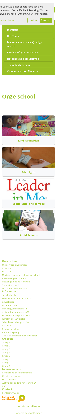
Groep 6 (6, 359)
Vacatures (7, 325)
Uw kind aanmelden (12, 376)
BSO (4, 386)
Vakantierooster (10, 305)
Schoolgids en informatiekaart (17, 298)
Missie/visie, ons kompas (14, 264)
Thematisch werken (18, 65)
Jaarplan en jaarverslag (13, 318)
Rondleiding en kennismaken (17, 372)
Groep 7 (6, 362)
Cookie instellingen (28, 406)
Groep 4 (6, 352)
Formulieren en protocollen (16, 315)
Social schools (9, 295)
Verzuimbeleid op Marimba (22, 71)
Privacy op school (11, 329)
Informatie (9, 291)
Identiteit (12, 29)
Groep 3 (6, 349)
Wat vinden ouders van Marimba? (19, 382)
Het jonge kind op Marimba (23, 58)
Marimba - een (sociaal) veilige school (24, 44)
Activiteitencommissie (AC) (15, 312)
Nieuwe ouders (11, 369)
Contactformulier (10, 392)
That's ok (46, 20)
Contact (7, 389)
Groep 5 (6, 355)
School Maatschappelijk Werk (17, 322)
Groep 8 (6, 366)
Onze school (9, 261)
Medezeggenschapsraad (14, 308)
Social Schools (35, 412)
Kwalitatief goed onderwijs (22, 52)
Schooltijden (8, 301)
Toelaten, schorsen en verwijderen (19, 335)
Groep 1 (6, 342)
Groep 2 (6, 345)
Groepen (7, 338)
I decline (33, 20)
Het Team (13, 36)
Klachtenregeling (10, 332)
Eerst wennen (9, 379)
